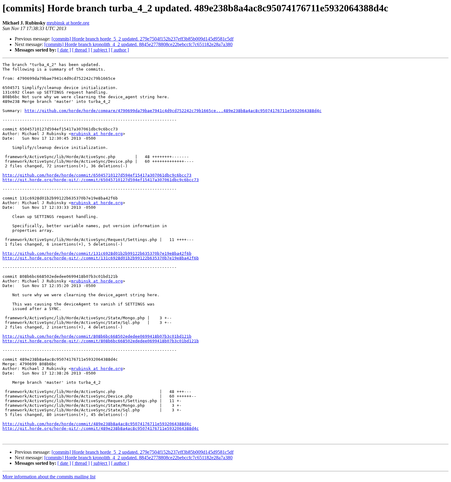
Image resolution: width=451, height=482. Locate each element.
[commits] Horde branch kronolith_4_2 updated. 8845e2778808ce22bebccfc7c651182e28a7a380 (138, 44)
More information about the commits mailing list (48, 476)
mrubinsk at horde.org (68, 22)
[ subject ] (100, 49)
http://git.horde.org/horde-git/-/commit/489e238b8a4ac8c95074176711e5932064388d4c (100, 428)
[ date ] (64, 49)
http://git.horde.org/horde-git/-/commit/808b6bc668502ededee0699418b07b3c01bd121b (100, 341)
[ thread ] (81, 49)
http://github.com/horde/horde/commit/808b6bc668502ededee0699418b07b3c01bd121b (96, 336)
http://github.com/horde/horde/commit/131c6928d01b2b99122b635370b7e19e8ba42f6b (96, 253)
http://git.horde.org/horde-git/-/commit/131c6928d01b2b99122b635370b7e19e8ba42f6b (100, 258)
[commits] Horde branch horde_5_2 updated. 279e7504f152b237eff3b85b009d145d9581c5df (142, 38)
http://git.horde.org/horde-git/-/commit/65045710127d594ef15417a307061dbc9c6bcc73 (100, 179)
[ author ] (120, 49)
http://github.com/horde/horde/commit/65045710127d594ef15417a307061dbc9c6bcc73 (96, 175)
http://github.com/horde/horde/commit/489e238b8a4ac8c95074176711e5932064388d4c (96, 424)
